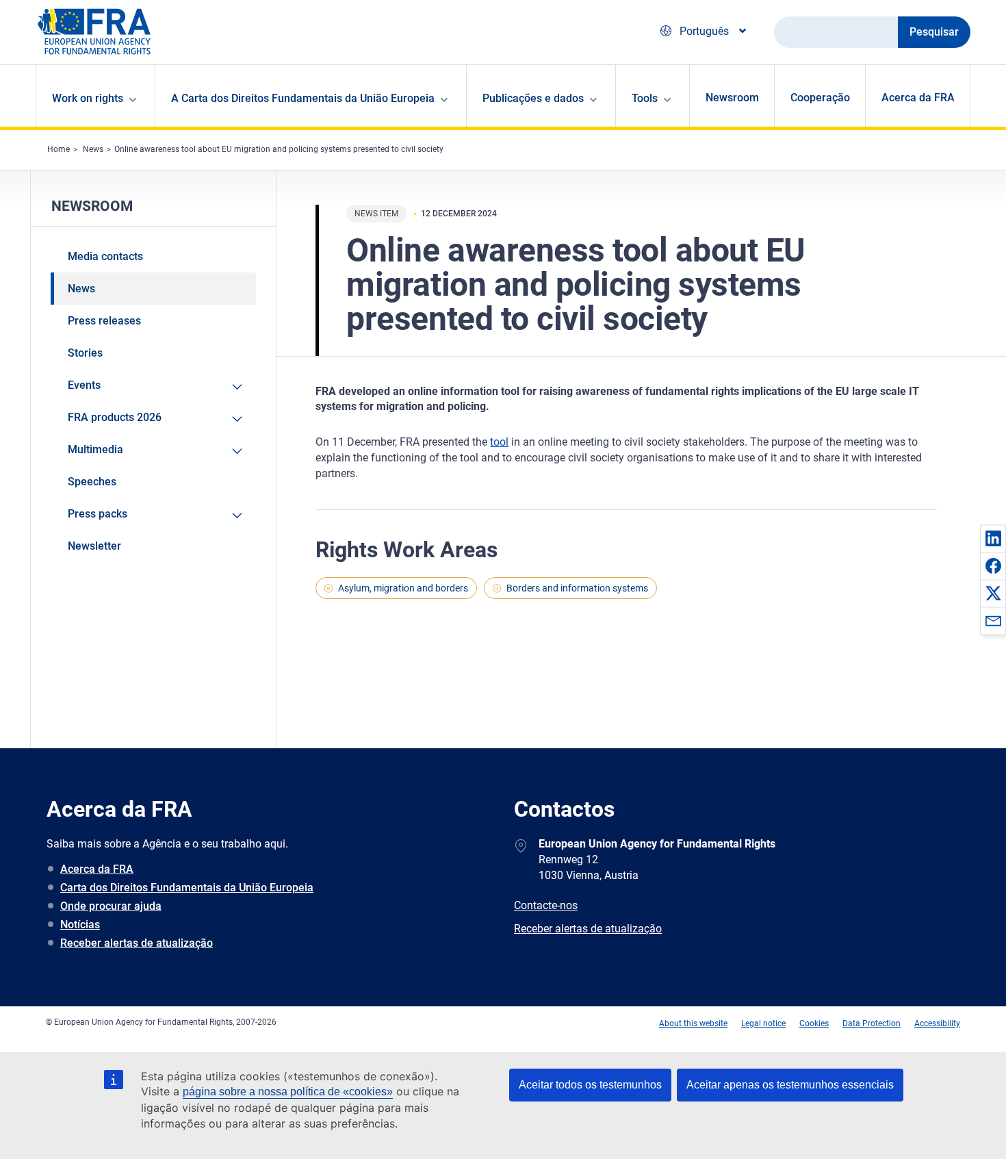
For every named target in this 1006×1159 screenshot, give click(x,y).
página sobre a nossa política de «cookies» (288, 1091)
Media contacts (105, 256)
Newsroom (732, 97)
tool (499, 441)
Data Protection (871, 1023)
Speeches (92, 481)
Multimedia (95, 449)
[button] (993, 538)
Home (58, 149)
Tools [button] (645, 98)
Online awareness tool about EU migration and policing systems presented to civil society (278, 149)
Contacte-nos (546, 905)
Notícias (80, 924)
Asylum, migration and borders (403, 588)
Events (84, 385)
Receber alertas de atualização (136, 943)
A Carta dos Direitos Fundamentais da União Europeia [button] (303, 98)
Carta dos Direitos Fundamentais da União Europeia (186, 887)
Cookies (814, 1023)
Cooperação (820, 97)
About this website (693, 1023)
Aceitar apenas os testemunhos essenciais (790, 1085)
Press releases (104, 320)
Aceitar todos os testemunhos (590, 1085)
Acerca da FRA (918, 97)
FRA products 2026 (115, 417)
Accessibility (937, 1023)
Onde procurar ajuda (111, 906)
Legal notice (763, 1023)
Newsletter (94, 545)
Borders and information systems (577, 588)
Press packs (97, 513)
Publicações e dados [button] (533, 98)
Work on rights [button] (87, 98)
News (93, 149)
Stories (85, 352)
